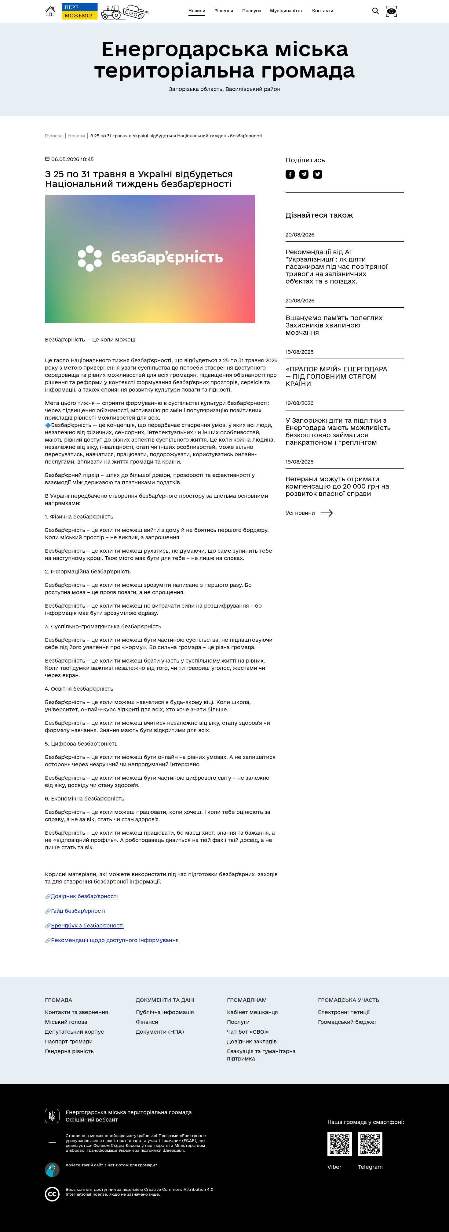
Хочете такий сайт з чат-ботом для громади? (111, 1165)
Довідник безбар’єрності (84, 896)
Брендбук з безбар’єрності (87, 925)
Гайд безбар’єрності (78, 911)
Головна (54, 135)
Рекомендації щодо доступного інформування (115, 940)
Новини (76, 135)
